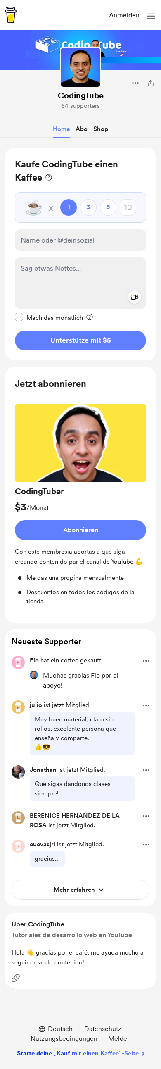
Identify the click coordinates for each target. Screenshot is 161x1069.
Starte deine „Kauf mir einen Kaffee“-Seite (78, 1053)
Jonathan (43, 770)
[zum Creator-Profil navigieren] (80, 67)
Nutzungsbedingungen (64, 1039)
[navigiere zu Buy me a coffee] (11, 15)
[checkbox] (49, 317)
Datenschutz (102, 1029)
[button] (151, 16)
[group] (80, 505)
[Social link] (16, 978)
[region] (80, 254)
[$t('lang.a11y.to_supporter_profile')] (34, 675)
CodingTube (81, 95)
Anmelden (124, 15)
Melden (119, 1039)
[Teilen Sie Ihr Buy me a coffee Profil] (150, 83)
